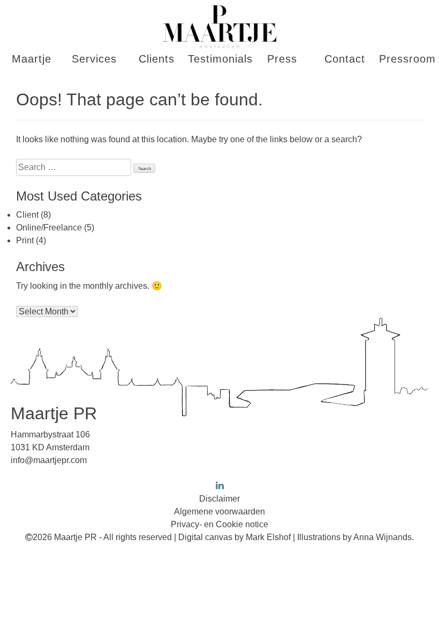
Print (25, 240)
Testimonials (219, 59)
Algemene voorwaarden (219, 511)
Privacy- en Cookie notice (219, 524)
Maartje (31, 59)
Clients (157, 59)
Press (282, 59)
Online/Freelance (49, 227)
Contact (344, 59)
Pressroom (407, 59)
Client (27, 214)
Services (94, 59)
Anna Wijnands (382, 537)
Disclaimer (219, 498)
